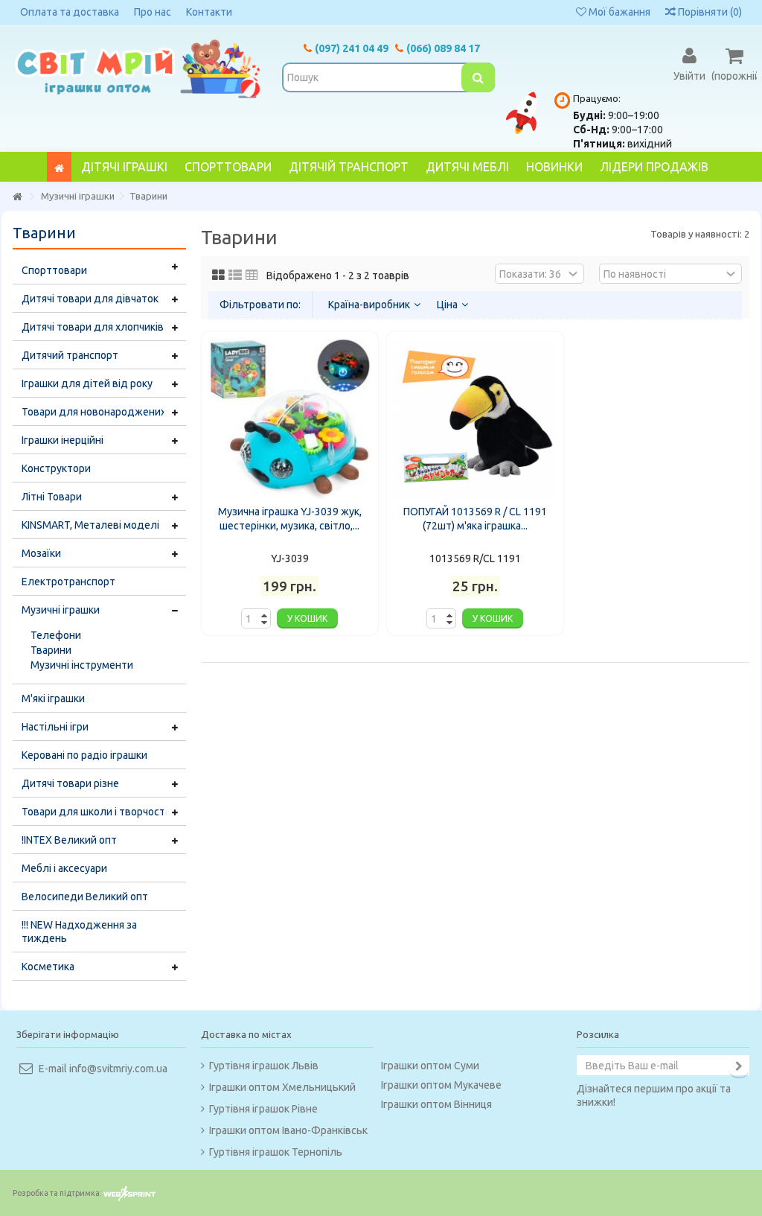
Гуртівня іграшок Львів (263, 1066)
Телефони (56, 635)
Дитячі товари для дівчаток (90, 299)
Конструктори (56, 468)
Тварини (51, 650)
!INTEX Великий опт (69, 840)
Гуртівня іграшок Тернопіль (275, 1152)
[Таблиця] (252, 275)
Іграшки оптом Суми (430, 1066)
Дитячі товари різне (70, 783)
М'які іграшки (53, 698)
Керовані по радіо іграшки (84, 755)
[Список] (235, 275)
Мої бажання (618, 12)
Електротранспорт (68, 582)
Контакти (209, 12)
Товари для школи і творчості (94, 812)
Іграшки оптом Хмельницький (282, 1087)
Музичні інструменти (82, 665)
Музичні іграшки (61, 610)
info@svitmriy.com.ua (118, 1069)
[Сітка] (218, 275)
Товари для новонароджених (94, 412)
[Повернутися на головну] (17, 197)
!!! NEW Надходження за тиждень (79, 931)
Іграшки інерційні (62, 440)
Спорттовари (54, 270)
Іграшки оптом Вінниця (436, 1104)
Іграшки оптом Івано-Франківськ (288, 1130)
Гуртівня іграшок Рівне (263, 1109)
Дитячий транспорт (70, 355)
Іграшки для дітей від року (87, 383)
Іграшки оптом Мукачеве (441, 1085)
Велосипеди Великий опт (85, 897)
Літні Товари (52, 497)
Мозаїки (41, 553)
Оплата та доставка (69, 12)
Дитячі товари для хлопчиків (93, 327)
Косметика (48, 967)
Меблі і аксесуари (64, 868)
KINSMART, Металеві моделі (90, 525)
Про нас (152, 12)
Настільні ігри (55, 727)
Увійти (689, 75)
